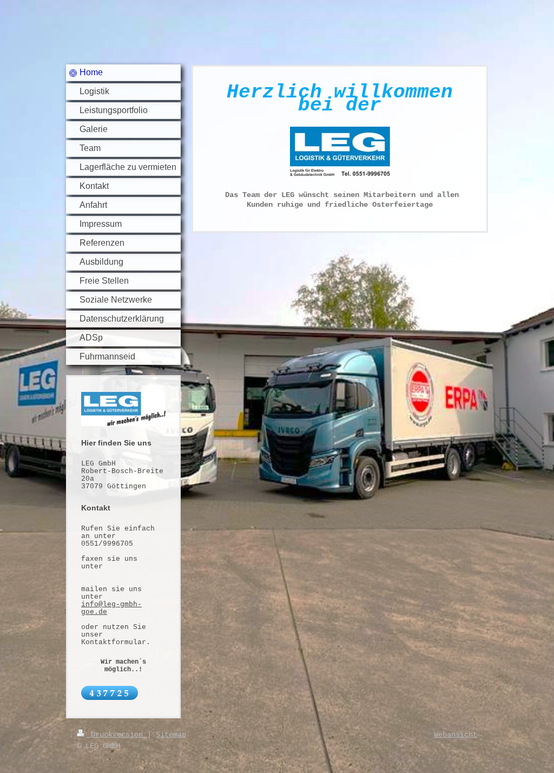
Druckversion (117, 734)
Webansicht (455, 734)
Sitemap (171, 734)
